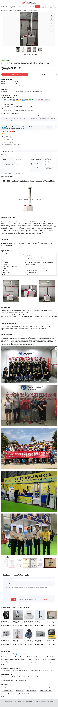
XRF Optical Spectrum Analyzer (8, 662)
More (2, 696)
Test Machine (24, 10)
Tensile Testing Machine (8, 680)
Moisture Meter (6, 676)
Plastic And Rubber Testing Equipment (23, 656)
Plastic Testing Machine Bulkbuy (26, 693)
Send (13, 599)
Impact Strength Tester (31, 690)
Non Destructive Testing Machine (22, 662)
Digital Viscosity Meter (34, 659)
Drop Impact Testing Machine (45, 690)
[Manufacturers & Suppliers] (29, 2)
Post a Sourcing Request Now (42, 599)
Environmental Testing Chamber (8, 659)
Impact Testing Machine (33, 10)
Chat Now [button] (44, 74)
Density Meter (4, 656)
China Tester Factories (35, 687)
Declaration (43, 701)
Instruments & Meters (9, 10)
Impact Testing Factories (48, 687)
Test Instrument (18, 10)
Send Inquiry (15, 74)
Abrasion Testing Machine (21, 659)
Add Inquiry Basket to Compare (29, 54)
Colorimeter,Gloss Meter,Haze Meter (50, 659)
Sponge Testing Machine (34, 662)
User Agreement (37, 701)
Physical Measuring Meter (17, 676)
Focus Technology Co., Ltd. (20, 701)
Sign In (3, 144)
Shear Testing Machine (21, 680)
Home (2, 10)
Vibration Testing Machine (42, 676)
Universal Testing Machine (48, 656)
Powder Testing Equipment (35, 656)
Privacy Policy (50, 701)
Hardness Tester (30, 676)
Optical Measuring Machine (49, 662)
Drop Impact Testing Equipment (9, 693)
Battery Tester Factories (22, 687)
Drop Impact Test (19, 690)
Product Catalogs (21, 654)
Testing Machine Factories (8, 687)
